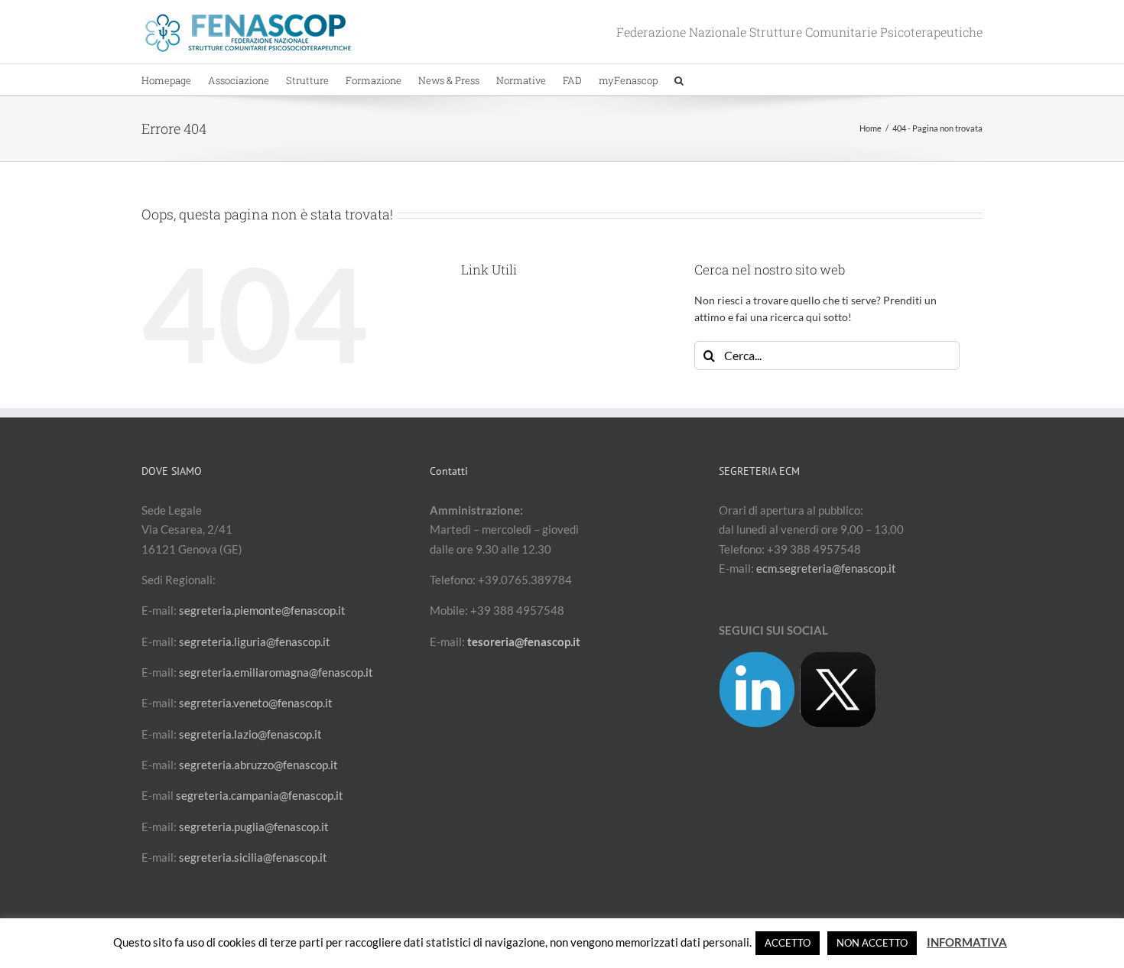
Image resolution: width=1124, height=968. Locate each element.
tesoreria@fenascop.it (523, 641)
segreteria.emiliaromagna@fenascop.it (276, 672)
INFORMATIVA (967, 942)
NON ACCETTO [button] (872, 943)
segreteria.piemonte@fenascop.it (262, 610)
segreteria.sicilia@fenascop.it (253, 857)
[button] (679, 79)
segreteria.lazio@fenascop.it (250, 734)
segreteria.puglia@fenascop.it (254, 826)
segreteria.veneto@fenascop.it (256, 703)
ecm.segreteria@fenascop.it (826, 568)
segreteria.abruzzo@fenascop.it (258, 764)
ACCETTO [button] (788, 943)
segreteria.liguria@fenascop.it (254, 641)
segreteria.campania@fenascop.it (259, 795)
